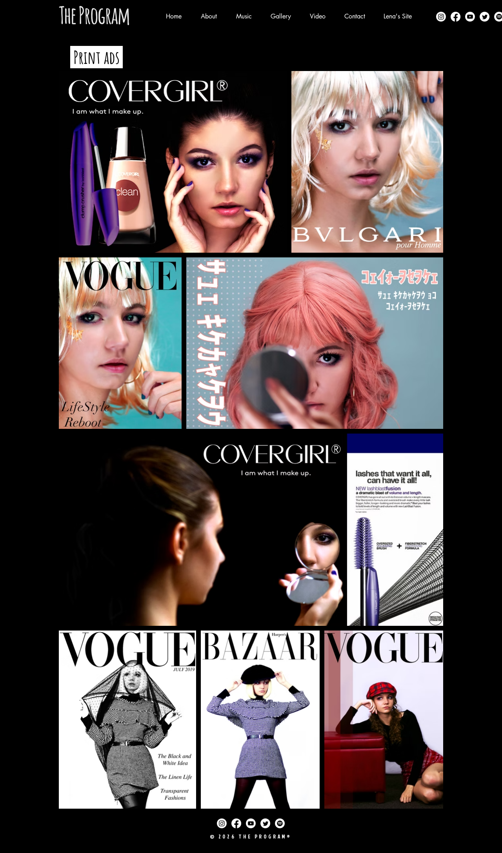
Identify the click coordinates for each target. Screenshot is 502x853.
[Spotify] (280, 823)
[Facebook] (455, 17)
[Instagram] (441, 17)
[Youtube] (470, 17)
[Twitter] (484, 17)
